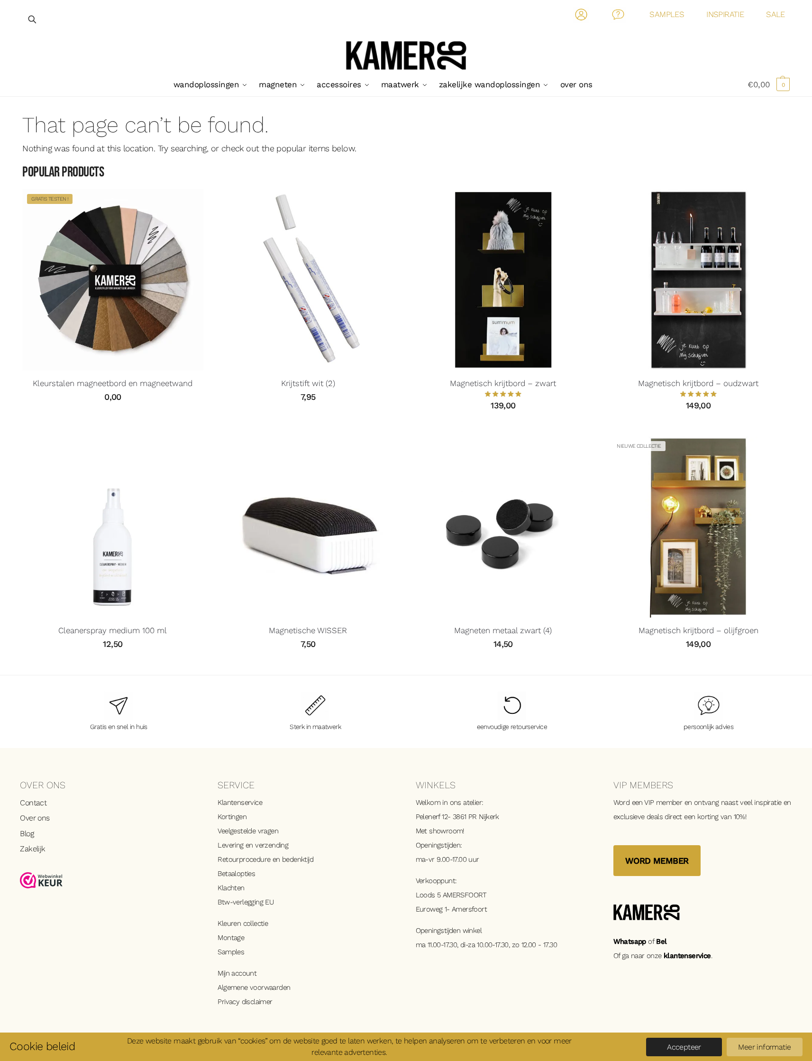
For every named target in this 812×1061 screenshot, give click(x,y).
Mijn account (237, 973)
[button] (769, 84)
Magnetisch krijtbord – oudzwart (698, 383)
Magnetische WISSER (308, 630)
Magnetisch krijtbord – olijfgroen (698, 630)
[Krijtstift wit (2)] (308, 279)
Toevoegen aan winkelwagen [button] (308, 418)
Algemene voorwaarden (254, 987)
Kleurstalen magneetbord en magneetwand (112, 383)
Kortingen (232, 816)
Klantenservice (240, 802)
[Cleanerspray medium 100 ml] (112, 527)
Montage (231, 937)
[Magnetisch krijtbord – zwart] (502, 279)
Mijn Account (581, 16)
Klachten (231, 888)
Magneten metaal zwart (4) (503, 630)
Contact (618, 16)
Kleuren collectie (243, 923)
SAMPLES (666, 14)
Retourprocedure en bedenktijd (265, 859)
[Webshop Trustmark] (109, 880)
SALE (775, 14)
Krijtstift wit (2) (308, 383)
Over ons (34, 817)
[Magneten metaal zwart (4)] (502, 527)
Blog (27, 833)
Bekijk (112, 418)
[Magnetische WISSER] (308, 527)
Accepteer (684, 1047)
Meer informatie (764, 1047)
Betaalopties (236, 873)
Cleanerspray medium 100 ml (112, 630)
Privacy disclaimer (245, 1001)
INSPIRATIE (725, 14)
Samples (231, 952)
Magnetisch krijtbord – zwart (503, 383)
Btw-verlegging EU (246, 902)
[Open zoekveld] (32, 19)
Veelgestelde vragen (248, 831)
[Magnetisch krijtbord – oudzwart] (698, 279)
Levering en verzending (253, 845)
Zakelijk (32, 848)
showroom (446, 831)
